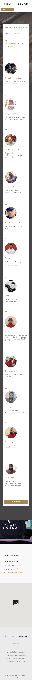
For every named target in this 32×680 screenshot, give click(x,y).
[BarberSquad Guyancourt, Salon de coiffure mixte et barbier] (16, 4)
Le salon (16, 642)
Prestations (16, 643)
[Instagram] (17, 677)
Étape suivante (16, 501)
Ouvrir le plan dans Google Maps (13, 572)
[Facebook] (15, 677)
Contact (16, 644)
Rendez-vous (8, 9)
